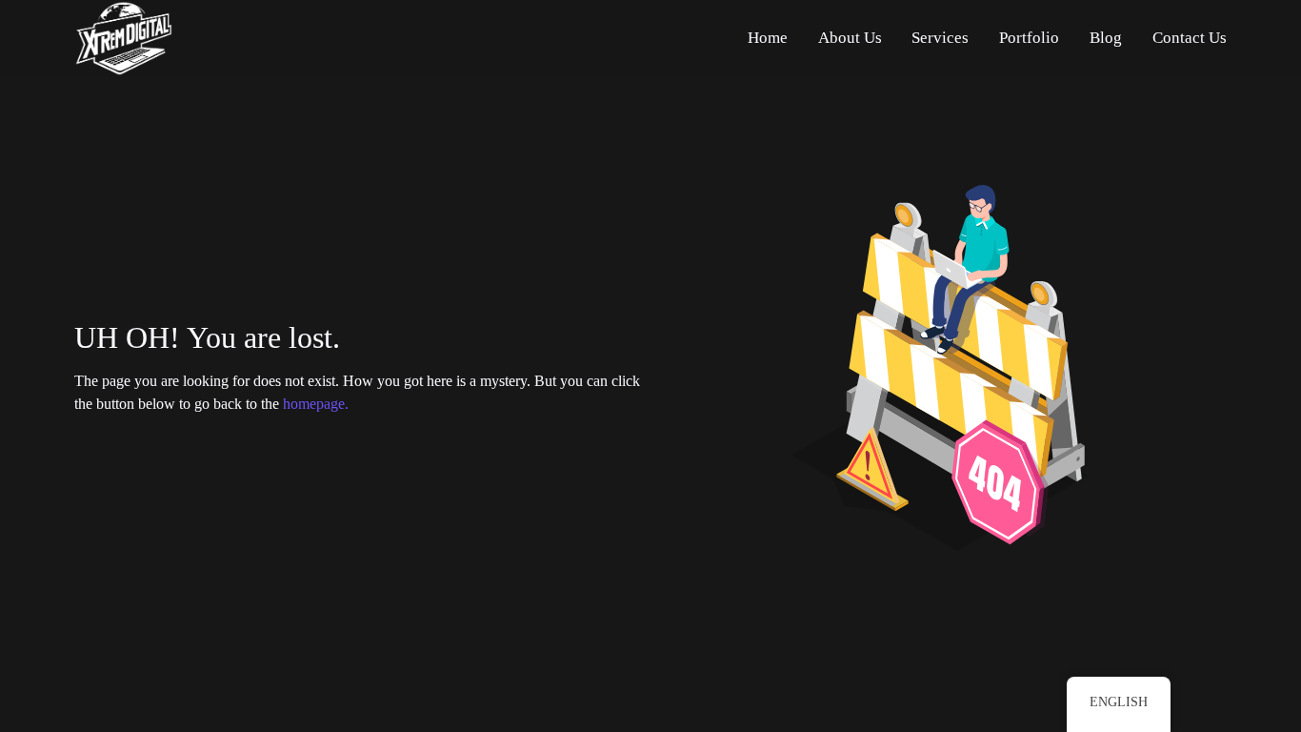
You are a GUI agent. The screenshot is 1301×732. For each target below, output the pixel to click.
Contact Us (1189, 38)
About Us (850, 38)
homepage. (316, 404)
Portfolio (1029, 38)
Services (940, 38)
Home (768, 38)
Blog (1106, 38)
